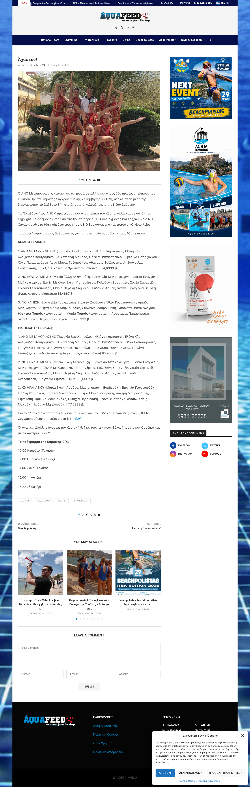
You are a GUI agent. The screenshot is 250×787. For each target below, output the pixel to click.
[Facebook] (116, 27)
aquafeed (25, 500)
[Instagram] (128, 27)
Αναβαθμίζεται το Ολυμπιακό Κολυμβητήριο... (137, 3)
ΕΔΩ (78, 419)
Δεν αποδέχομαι (191, 773)
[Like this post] (82, 180)
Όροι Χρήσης (102, 743)
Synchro (112, 39)
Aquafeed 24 (37, 65)
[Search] (210, 40)
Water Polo (92, 39)
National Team (50, 39)
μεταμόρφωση (80, 500)
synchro (61, 500)
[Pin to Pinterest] (94, 180)
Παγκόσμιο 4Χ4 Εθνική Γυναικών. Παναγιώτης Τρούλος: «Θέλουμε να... (89, 604)
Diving (126, 39)
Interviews (185, 3)
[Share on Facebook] (86, 180)
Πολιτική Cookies (187, 780)
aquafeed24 (43, 500)
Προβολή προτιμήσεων (225, 773)
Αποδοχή (165, 773)
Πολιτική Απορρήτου (209, 780)
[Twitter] (122, 27)
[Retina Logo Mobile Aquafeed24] (49, 720)
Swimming (71, 39)
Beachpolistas (145, 39)
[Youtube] (134, 27)
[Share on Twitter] (90, 180)
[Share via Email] (98, 180)
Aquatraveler (167, 39)
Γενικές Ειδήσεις (192, 39)
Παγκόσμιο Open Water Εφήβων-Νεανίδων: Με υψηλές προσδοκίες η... (40, 604)
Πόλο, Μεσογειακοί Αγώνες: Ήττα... (44, 3)
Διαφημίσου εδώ (203, 3)
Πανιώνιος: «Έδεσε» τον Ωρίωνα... (88, 3)
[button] (243, 735)
